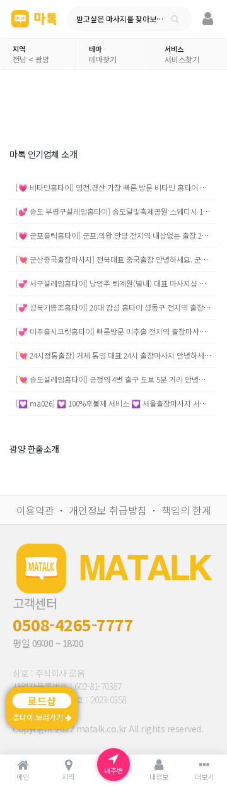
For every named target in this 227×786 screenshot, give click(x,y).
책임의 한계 (186, 510)
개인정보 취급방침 (108, 510)
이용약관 (35, 510)
